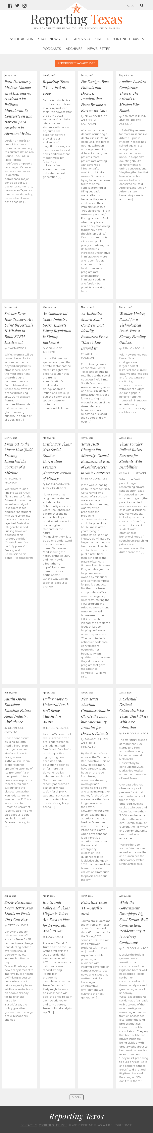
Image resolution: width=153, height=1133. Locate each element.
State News (49, 39)
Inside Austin (21, 39)
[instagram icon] (26, 6)
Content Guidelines (53, 1125)
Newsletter (99, 49)
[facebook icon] (11, 6)
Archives (74, 49)
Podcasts (52, 49)
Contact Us (29, 1125)
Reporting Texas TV (125, 39)
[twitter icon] (19, 6)
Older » (76, 1097)
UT (67, 39)
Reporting (76, 18)
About (131, 5)
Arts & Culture (88, 39)
